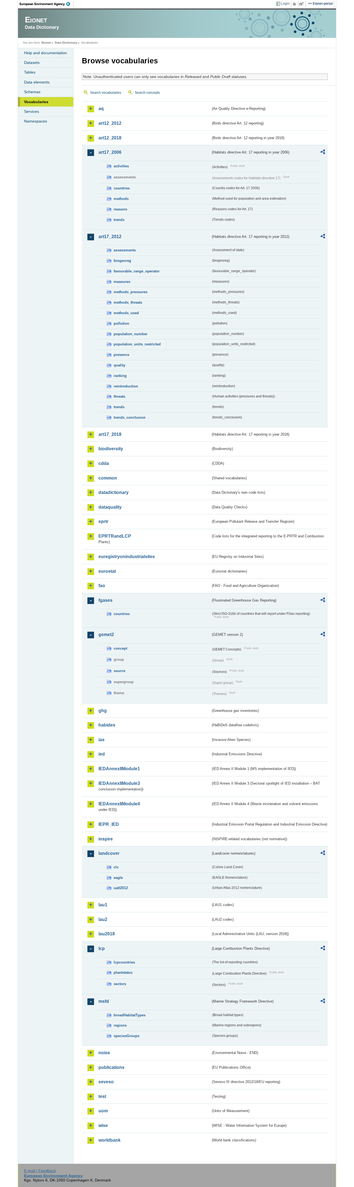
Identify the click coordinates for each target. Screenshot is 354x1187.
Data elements (37, 82)
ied (101, 754)
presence (121, 355)
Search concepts (147, 92)
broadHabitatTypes (129, 1015)
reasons (120, 209)
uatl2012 (121, 888)
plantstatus (123, 972)
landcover (108, 853)
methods (121, 199)
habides (106, 725)
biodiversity (110, 448)
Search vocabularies (105, 92)
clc (116, 867)
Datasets (32, 62)
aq (101, 108)
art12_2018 (109, 138)
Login (285, 3)
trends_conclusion (129, 417)
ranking (120, 376)
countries (122, 188)
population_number (130, 334)
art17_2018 (109, 434)
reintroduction (126, 386)
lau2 (102, 919)
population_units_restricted (137, 344)
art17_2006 (109, 152)
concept (120, 648)
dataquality (110, 507)
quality (119, 365)
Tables (29, 72)
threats (119, 396)
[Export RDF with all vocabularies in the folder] (323, 152)
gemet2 (106, 634)
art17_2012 (109, 236)
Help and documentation (45, 53)
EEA (47, 4)
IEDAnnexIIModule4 (119, 803)
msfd (103, 1001)
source (119, 671)
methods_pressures (130, 292)
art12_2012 (109, 123)
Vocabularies (36, 102)
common (107, 478)
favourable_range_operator (137, 271)
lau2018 (106, 933)
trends (119, 220)
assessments (125, 250)
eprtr (103, 521)
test (102, 1096)
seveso (106, 1081)
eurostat (107, 571)
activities (121, 166)
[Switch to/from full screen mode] (302, 4)
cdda (103, 463)
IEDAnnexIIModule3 (119, 783)
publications (111, 1067)
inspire (105, 839)
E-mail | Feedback (40, 1170)
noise (104, 1052)
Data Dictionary (66, 42)
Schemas (32, 92)
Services (31, 111)
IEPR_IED (108, 824)
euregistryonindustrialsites (126, 556)
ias (101, 739)
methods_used (126, 313)
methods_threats (128, 302)
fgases (105, 600)
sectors (120, 984)
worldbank (109, 1140)
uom (103, 1110)
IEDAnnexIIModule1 (119, 768)
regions (120, 1025)
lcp (101, 948)
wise (103, 1125)
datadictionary (113, 492)
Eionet (46, 42)
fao (101, 585)
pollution (121, 323)
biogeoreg (122, 261)
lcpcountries (124, 962)
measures (122, 282)
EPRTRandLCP (114, 536)
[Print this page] (295, 4)
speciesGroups (126, 1036)
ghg (102, 710)
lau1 (102, 904)
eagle (118, 878)
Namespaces (35, 121)
